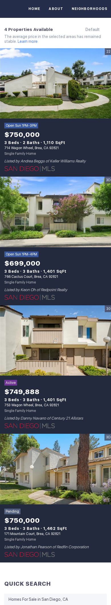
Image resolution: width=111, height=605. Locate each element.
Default (92, 29)
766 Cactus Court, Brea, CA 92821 (31, 277)
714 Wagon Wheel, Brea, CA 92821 (31, 148)
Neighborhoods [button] (90, 9)
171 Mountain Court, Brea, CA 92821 (32, 534)
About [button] (56, 9)
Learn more (28, 41)
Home (34, 9)
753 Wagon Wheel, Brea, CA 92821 (31, 405)
